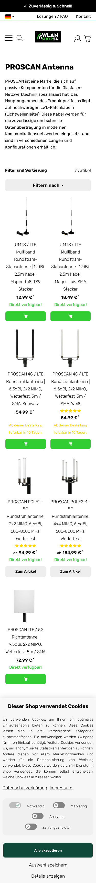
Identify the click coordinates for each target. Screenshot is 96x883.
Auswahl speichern (48, 865)
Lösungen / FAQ (52, 16)
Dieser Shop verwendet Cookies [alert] (48, 706)
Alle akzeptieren (48, 850)
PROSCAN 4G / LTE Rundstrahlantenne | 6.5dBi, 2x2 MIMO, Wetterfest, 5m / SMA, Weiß (70, 388)
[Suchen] (19, 38)
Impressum (61, 787)
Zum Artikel (25, 571)
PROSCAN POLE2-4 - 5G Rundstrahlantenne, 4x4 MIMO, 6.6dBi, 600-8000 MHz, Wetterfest (70, 520)
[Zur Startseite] (48, 39)
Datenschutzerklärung (25, 787)
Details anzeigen (48, 876)
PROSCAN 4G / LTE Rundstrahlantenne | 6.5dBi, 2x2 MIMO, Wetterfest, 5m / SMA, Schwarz (25, 388)
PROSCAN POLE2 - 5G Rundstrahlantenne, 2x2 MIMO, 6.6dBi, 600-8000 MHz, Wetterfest (25, 520)
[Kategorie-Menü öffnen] (9, 37)
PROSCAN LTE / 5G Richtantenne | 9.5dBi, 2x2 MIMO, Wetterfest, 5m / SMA (25, 640)
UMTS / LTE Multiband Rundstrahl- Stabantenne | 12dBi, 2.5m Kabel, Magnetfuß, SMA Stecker (70, 267)
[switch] (15, 805)
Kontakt (83, 16)
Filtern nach (46, 185)
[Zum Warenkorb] (87, 38)
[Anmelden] (77, 38)
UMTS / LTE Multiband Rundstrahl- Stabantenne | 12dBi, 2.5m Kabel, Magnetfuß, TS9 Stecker (25, 267)
